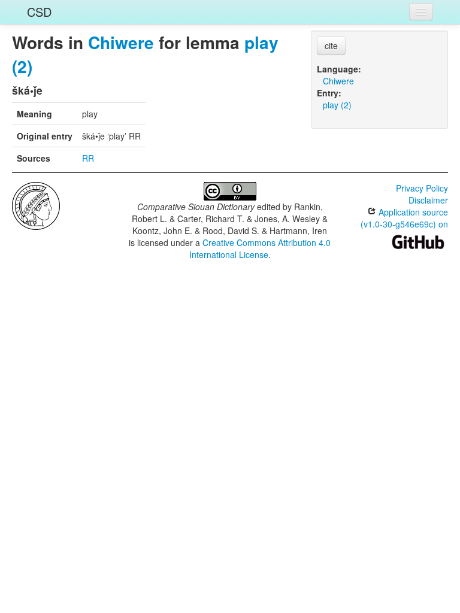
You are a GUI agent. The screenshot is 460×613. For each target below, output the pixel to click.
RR (88, 158)
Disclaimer (428, 200)
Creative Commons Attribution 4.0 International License (260, 248)
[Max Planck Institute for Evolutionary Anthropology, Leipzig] (36, 205)
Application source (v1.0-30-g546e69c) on (404, 218)
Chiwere (121, 42)
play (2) (337, 105)
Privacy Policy (422, 188)
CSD (39, 11)
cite (331, 45)
